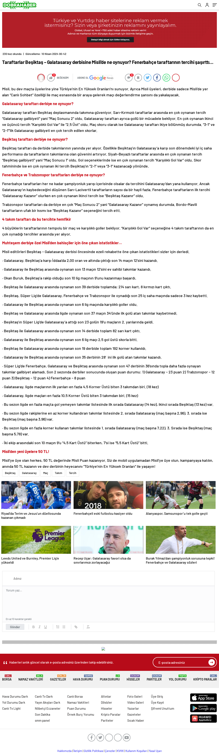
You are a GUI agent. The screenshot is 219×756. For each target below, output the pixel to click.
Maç (45, 473)
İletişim (77, 751)
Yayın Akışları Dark (47, 702)
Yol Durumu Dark (13, 702)
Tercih (72, 473)
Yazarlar (133, 708)
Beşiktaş (10, 473)
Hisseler (133, 678)
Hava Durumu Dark (15, 696)
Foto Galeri (134, 696)
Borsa (7, 678)
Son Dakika (42, 714)
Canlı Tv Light (11, 708)
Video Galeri (135, 702)
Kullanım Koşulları (136, 751)
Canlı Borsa (75, 696)
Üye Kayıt (157, 702)
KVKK (120, 751)
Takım (58, 473)
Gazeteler (58, 678)
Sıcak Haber (135, 720)
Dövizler (106, 702)
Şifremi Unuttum (162, 708)
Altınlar (106, 696)
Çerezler (110, 751)
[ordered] (58, 626)
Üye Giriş (157, 696)
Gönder (15, 627)
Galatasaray (29, 473)
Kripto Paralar (205, 678)
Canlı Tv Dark (44, 696)
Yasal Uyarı (155, 751)
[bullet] (64, 626)
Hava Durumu (83, 678)
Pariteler (154, 678)
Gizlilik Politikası (93, 751)
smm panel (42, 720)
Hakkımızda (64, 751)
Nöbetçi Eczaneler (48, 708)
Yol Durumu (177, 678)
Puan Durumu (110, 678)
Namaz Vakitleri (30, 678)
